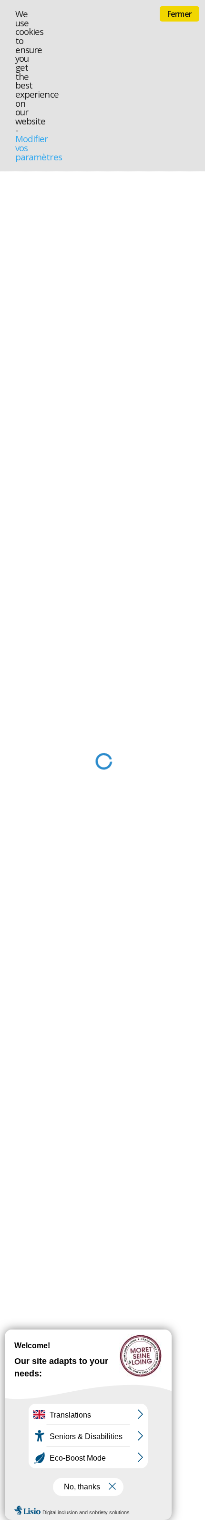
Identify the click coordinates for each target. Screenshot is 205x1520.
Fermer (179, 14)
